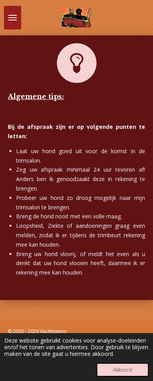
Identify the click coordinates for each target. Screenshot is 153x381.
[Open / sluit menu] (12, 17)
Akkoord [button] (122, 369)
